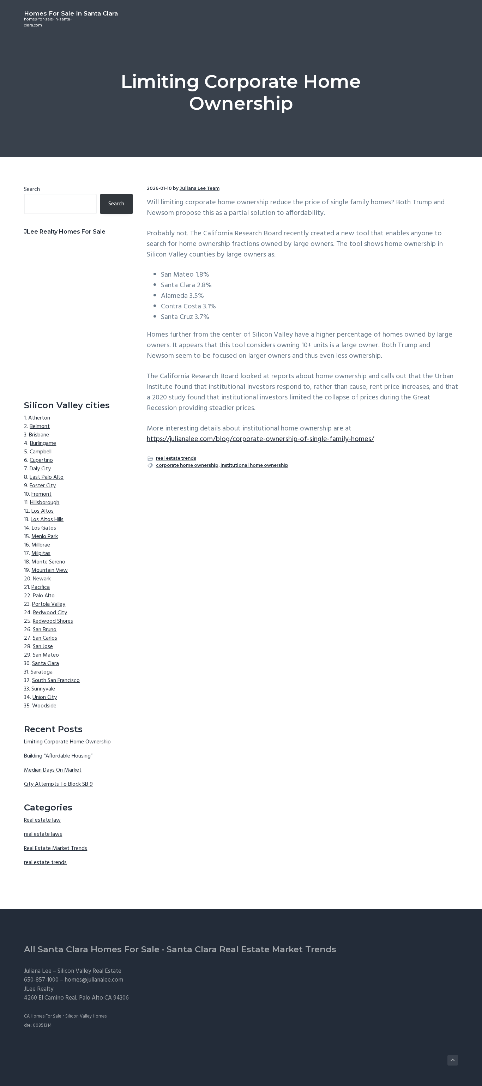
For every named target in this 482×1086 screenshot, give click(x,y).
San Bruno (44, 629)
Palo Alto (44, 596)
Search (32, 189)
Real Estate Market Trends (55, 848)
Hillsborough (44, 502)
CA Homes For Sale (42, 1016)
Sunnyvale (43, 689)
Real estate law (42, 820)
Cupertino (41, 460)
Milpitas (40, 553)
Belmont (40, 426)
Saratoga (42, 672)
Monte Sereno (48, 562)
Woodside (44, 706)
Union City (44, 697)
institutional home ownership (254, 465)
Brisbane (39, 435)
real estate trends (176, 458)
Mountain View (49, 570)
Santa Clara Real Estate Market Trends (251, 949)
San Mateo (46, 655)
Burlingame (43, 443)
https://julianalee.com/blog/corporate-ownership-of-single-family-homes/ (260, 439)
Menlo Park (44, 536)
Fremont (41, 494)
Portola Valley (48, 604)
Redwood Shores (53, 621)
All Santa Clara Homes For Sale (91, 949)
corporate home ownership (187, 465)
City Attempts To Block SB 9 (58, 784)
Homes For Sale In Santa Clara (71, 13)
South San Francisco (56, 680)
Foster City (43, 485)
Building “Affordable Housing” (58, 756)
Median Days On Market (53, 770)
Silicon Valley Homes (86, 1016)
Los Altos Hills (47, 519)
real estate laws (43, 834)
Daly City (40, 468)
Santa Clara (45, 663)
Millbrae (40, 545)
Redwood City (50, 612)
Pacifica (40, 587)
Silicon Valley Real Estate (89, 971)
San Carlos (45, 638)
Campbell (41, 452)
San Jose (43, 646)
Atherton (39, 418)
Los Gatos (44, 528)
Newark (42, 579)
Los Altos (42, 511)
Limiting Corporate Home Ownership (67, 742)
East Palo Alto (47, 477)
